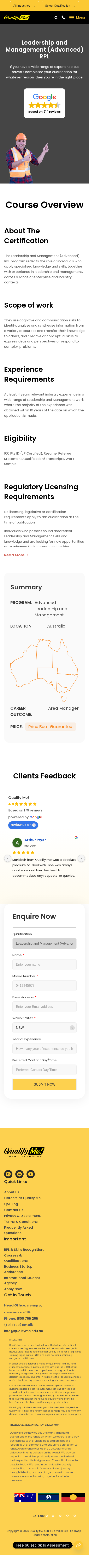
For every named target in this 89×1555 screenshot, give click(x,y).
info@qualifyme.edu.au (23, 1331)
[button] (44, 103)
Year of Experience (26, 1039)
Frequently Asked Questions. (18, 1230)
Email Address (23, 997)
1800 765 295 (27, 1318)
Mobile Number (23, 976)
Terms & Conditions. (21, 1221)
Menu (80, 17)
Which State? (22, 1018)
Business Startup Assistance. (18, 1269)
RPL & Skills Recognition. (24, 1249)
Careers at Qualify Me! (23, 1198)
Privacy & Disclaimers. (22, 1215)
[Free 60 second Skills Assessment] (78, 1545)
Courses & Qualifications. (16, 1258)
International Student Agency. (22, 1281)
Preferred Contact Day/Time (34, 1060)
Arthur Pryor (35, 839)
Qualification (22, 934)
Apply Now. (13, 1289)
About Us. (12, 1192)
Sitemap (75, 1531)
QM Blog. (11, 1204)
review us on (21, 824)
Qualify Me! (18, 797)
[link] (17, 17)
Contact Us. (14, 1210)
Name (17, 955)
